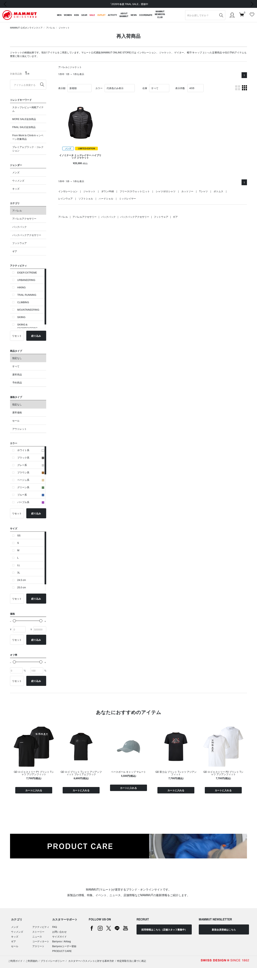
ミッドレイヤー (127, 198)
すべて (15, 366)
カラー (99, 88)
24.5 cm (21, 580)
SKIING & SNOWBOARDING (27, 326)
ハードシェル (106, 198)
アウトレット (19, 428)
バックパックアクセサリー (26, 235)
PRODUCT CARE (62, 951)
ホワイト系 (23, 450)
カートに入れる (33, 790)
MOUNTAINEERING (28, 309)
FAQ (54, 926)
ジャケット (64, 27)
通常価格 (17, 412)
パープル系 (23, 502)
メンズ (15, 172)
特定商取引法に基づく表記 (131, 960)
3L (18, 572)
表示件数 (180, 88)
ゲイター (179, 52)
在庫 (144, 88)
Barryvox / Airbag (61, 941)
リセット (17, 335)
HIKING (21, 287)
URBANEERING (26, 280)
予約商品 (17, 382)
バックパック (19, 226)
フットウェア (19, 243)
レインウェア (65, 198)
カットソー (187, 191)
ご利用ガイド (15, 960)
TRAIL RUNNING (26, 294)
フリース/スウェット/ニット (135, 191)
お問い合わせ (59, 931)
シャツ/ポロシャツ (165, 191)
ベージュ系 (23, 479)
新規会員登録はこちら (224, 929)
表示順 (61, 88)
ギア (14, 251)
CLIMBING (23, 302)
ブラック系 (23, 457)
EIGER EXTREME (27, 272)
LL (18, 565)
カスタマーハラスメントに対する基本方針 (91, 960)
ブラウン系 (23, 472)
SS (18, 535)
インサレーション (146, 52)
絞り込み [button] (36, 336)
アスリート (38, 946)
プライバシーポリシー (53, 960)
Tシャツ (203, 191)
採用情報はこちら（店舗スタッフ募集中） (164, 929)
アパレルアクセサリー (24, 218)
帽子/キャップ (194, 52)
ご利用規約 (31, 960)
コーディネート (40, 941)
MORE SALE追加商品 (24, 119)
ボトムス (218, 191)
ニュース (37, 936)
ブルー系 (22, 494)
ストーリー (38, 931)
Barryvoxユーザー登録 (64, 946)
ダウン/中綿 (107, 191)
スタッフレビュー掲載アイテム (28, 108)
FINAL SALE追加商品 (24, 127)
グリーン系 (23, 487)
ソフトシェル (86, 198)
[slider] (14, 620)
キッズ (15, 188)
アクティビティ (40, 926)
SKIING (21, 317)
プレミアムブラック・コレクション (28, 148)
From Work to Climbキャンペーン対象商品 (27, 136)
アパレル (50, 27)
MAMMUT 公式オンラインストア (26, 27)
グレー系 (22, 465)
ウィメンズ (18, 180)
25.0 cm (21, 587)
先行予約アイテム (234, 52)
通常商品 (17, 374)
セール (15, 420)
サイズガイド (59, 936)
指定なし (17, 358)
